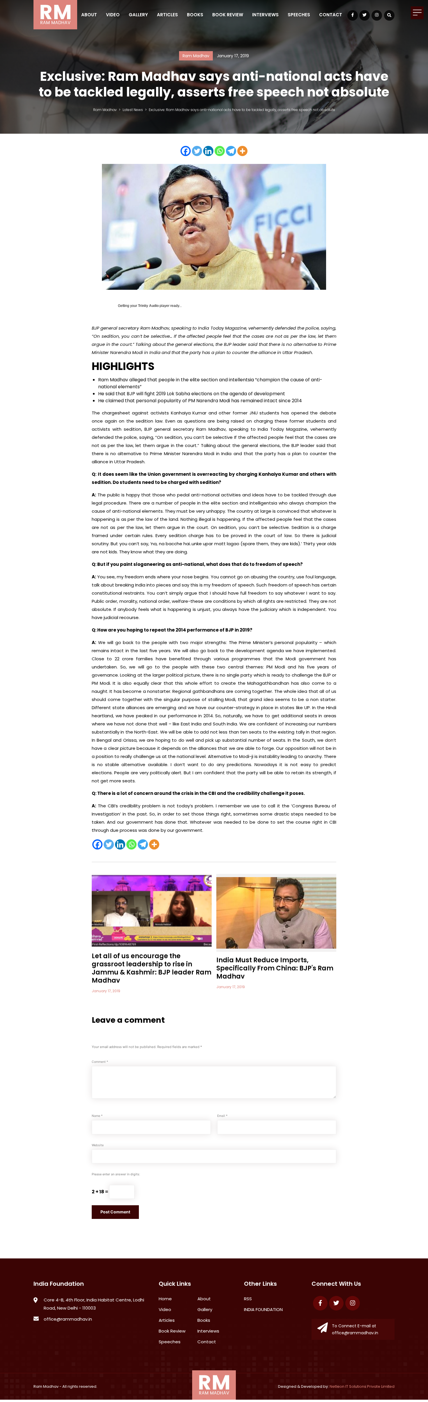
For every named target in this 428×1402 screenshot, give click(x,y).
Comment (100, 1062)
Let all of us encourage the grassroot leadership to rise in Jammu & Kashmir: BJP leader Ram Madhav (151, 968)
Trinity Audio (148, 306)
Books (195, 15)
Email (222, 1116)
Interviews (265, 15)
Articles (167, 15)
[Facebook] (186, 151)
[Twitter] (197, 151)
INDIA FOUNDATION (263, 1309)
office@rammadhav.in (68, 1319)
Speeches (299, 15)
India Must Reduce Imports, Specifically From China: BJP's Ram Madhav (274, 968)
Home (165, 1299)
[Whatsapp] (220, 151)
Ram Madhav (46, 1386)
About (89, 15)
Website (98, 1145)
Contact (330, 15)
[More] (242, 151)
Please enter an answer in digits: (116, 1174)
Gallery (138, 15)
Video (113, 15)
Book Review (227, 15)
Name (97, 1116)
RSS (248, 1299)
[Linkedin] (208, 151)
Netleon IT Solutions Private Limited (362, 1386)
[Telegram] (231, 151)
